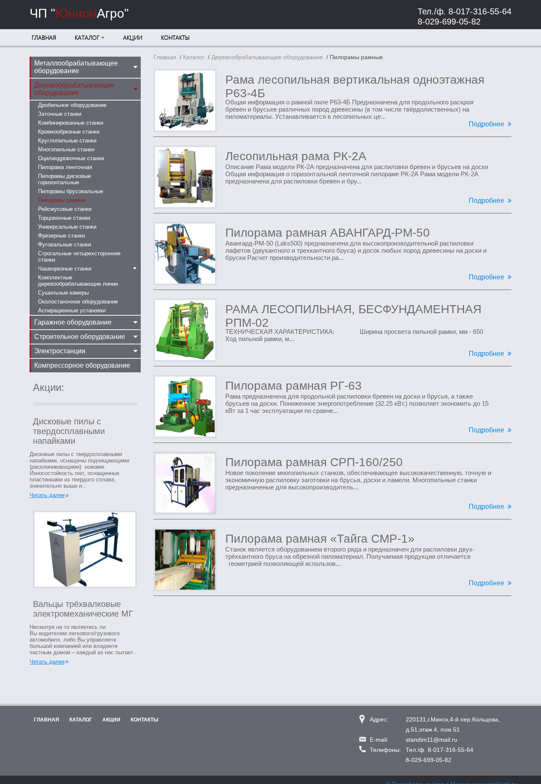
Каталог (87, 37)
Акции (132, 37)
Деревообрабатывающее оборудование (267, 57)
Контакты (175, 37)
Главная (44, 37)
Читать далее (47, 495)
